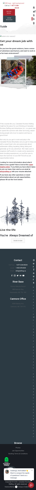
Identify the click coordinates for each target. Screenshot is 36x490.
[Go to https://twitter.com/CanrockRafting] (18, 275)
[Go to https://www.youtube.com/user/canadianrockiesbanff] (23, 275)
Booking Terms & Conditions (18, 454)
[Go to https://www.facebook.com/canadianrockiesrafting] (12, 275)
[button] (18, 240)
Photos (18, 448)
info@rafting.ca (5, 171)
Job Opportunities (18, 451)
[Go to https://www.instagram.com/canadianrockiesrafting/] (15, 275)
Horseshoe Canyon (33, 415)
